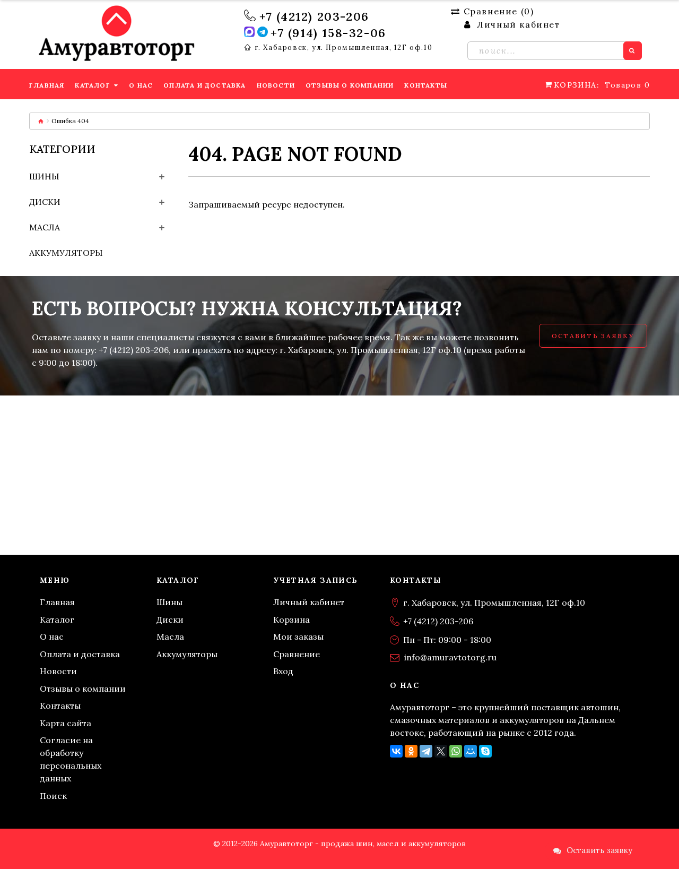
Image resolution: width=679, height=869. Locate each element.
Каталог (57, 619)
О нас (52, 636)
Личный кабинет (308, 602)
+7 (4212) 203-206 (314, 16)
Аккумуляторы (66, 252)
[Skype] (485, 751)
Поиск (53, 795)
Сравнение (296, 654)
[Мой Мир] (470, 751)
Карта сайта (65, 723)
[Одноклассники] (411, 751)
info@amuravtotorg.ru (450, 657)
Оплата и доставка (80, 654)
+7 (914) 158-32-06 (328, 33)
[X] (440, 751)
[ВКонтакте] (396, 751)
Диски (44, 201)
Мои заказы (298, 636)
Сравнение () (499, 11)
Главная (57, 602)
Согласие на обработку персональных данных (70, 759)
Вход (283, 671)
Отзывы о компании (83, 688)
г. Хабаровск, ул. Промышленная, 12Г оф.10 (344, 48)
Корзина (291, 619)
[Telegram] (426, 751)
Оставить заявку (593, 336)
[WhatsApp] (455, 751)
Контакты (60, 705)
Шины (44, 176)
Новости (58, 671)
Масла (44, 227)
